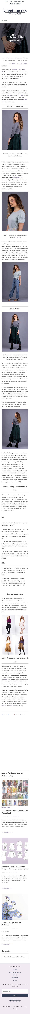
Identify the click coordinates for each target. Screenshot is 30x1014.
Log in (23, 1)
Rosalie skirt (17, 237)
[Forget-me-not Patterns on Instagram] (19, 1000)
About (19, 1)
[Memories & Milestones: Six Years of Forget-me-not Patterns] (15, 851)
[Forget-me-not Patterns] (15, 12)
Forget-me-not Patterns (14, 1006)
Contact (15, 975)
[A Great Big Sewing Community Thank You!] (15, 793)
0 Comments (14, 872)
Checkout (18, 3)
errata (13, 63)
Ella (10, 63)
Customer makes (6, 807)
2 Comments (16, 816)
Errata (15, 980)
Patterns (11, 1)
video (5, 679)
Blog (15, 1)
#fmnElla (11, 705)
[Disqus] (15, 745)
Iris (17, 63)
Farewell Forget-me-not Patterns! (11, 923)
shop (9, 95)
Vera (25, 609)
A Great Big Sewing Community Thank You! (15, 812)
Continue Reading (7, 832)
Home (6, 1)
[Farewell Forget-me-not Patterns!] (15, 907)
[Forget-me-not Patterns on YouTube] (13, 1000)
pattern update (23, 63)
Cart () (13, 3)
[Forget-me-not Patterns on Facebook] (10, 1000)
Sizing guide (15, 977)
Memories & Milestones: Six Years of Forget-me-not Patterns (15, 867)
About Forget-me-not (15, 972)
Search (15, 969)
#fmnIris (4, 705)
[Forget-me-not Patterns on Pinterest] (16, 1000)
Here (16, 682)
